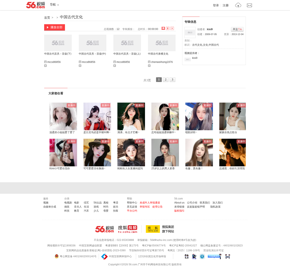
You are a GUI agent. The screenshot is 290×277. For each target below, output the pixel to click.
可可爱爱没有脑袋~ (94, 168)
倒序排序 (163, 28)
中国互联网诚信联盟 (90, 245)
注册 (226, 5)
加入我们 (218, 202)
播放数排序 (172, 28)
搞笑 (66, 206)
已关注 (237, 29)
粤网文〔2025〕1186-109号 (184, 250)
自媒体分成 (49, 206)
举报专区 (145, 206)
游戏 (96, 206)
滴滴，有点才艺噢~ (128, 132)
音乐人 (78, 206)
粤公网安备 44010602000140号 (78, 256)
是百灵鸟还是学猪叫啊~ (96, 132)
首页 (47, 17)
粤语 (115, 202)
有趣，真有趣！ (194, 168)
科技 (66, 210)
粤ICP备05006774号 (154, 245)
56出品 (98, 202)
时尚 (105, 206)
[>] (238, 5)
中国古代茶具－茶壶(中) (92, 53)
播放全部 (56, 27)
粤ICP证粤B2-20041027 (183, 245)
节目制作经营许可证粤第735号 (146, 250)
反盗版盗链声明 (196, 206)
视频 (45, 202)
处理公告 (157, 206)
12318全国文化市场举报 (152, 256)
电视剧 (68, 202)
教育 (76, 210)
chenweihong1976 (162, 62)
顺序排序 (167, 28)
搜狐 (161, 229)
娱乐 (115, 206)
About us (179, 202)
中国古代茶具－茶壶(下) (57, 53)
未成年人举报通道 (150, 202)
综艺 (86, 202)
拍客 (115, 210)
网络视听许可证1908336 (61, 245)
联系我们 (205, 202)
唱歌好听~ (191, 132)
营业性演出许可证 (213, 250)
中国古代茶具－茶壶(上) (127, 53)
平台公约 (132, 210)
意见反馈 (132, 206)
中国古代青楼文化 (158, 53)
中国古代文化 (71, 17)
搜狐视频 (130, 229)
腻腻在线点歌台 (228, 132)
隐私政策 (215, 206)
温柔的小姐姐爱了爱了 (62, 132)
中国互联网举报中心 (120, 256)
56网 (104, 229)
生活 (86, 206)
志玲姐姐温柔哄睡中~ (163, 132)
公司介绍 (192, 202)
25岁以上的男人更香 (163, 168)
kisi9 (210, 29)
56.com (35, 6)
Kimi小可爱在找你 (59, 168)
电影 (76, 202)
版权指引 (179, 210)
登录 (216, 5)
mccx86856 (54, 62)
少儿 (96, 210)
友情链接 (179, 206)
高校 (105, 202)
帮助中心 (132, 202)
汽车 (86, 210)
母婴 (105, 210)
